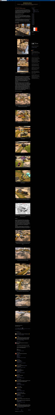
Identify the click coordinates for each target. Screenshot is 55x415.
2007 (33, 23)
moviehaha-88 (18, 379)
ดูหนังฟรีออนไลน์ (18, 394)
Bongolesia (27, 3)
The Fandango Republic (20, 329)
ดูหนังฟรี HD (25, 365)
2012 (33, 18)
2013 (33, 17)
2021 (33, 8)
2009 (33, 21)
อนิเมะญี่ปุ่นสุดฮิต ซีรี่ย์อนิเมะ (20, 392)
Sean (17, 336)
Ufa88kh (18, 352)
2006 (33, 24)
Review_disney (18, 364)
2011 (33, 19)
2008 (33, 22)
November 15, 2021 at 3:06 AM (21, 357)
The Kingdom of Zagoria (34, 47)
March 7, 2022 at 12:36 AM (21, 372)
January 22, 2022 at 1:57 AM (21, 367)
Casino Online (18, 356)
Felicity (17, 359)
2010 (33, 20)
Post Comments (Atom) (20, 411)
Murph (33, 50)
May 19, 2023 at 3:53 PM (20, 407)
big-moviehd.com (19, 371)
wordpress (18, 354)
